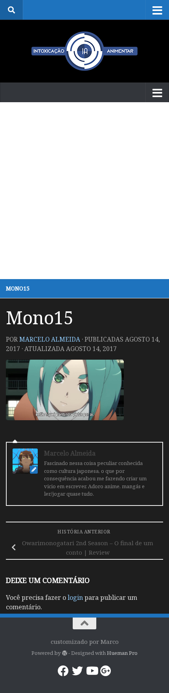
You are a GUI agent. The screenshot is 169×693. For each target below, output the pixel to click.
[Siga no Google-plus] (105, 670)
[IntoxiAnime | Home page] (84, 51)
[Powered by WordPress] (64, 653)
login (75, 597)
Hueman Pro (122, 652)
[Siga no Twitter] (77, 670)
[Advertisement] (84, 190)
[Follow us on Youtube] (91, 670)
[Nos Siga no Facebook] (63, 670)
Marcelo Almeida (49, 339)
